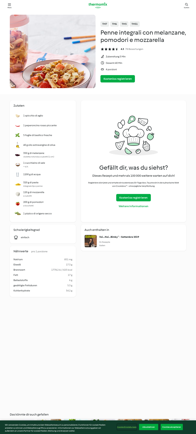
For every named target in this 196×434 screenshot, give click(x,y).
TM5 (124, 23)
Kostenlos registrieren (118, 78)
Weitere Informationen (133, 206)
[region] (98, 427)
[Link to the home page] (98, 5)
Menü (10, 8)
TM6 (114, 23)
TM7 (104, 23)
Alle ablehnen (148, 427)
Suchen (186, 8)
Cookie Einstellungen (127, 427)
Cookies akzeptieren (171, 427)
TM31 (135, 23)
